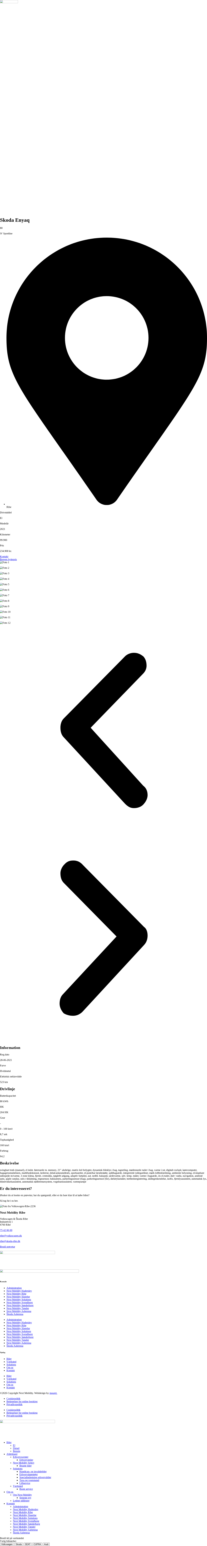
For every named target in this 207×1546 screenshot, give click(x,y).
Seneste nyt (25, 1497)
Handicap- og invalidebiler (33, 1471)
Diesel (16, 1448)
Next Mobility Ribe (16, 1293)
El (14, 1445)
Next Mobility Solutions (18, 1299)
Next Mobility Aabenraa (18, 1311)
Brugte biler (25, 1465)
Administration (14, 1288)
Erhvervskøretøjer (28, 1474)
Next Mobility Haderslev (19, 1290)
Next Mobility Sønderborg (19, 1305)
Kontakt (10, 1370)
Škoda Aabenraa (14, 1314)
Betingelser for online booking (22, 1401)
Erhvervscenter (20, 1457)
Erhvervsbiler (26, 1459)
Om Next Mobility (22, 1494)
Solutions (11, 1364)
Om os (9, 1367)
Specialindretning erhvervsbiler (35, 1477)
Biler (8, 1358)
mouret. (53, 1393)
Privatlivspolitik (14, 1404)
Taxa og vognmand (29, 1480)
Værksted (11, 1361)
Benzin (16, 1451)
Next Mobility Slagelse (18, 1296)
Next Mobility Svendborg (19, 1302)
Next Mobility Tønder (17, 1308)
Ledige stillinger (21, 1500)
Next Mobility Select (23, 1462)
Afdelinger (11, 1454)
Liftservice (24, 1483)
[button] (103, 731)
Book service (26, 1489)
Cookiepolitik (13, 1398)
